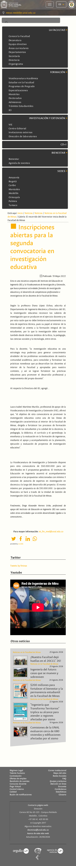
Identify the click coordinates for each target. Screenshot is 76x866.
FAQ (64, 778)
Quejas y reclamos (58, 781)
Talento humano (17, 773)
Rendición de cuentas (19, 781)
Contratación (16, 776)
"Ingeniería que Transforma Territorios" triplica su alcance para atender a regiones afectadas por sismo (44, 712)
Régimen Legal (16, 770)
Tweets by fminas (18, 565)
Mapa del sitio (59, 773)
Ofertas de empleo (18, 778)
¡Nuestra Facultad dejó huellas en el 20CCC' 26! (45, 659)
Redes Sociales (59, 776)
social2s (20, 544)
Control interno (17, 789)
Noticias (29, 213)
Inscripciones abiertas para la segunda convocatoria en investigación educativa (32, 247)
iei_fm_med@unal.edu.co (51, 531)
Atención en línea (58, 784)
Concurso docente (18, 784)
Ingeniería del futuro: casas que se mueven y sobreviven (44, 673)
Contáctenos (60, 789)
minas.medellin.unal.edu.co (21, 12)
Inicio (20, 213)
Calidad (13, 792)
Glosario (62, 794)
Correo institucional (57, 770)
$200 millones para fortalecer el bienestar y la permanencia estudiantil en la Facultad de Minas (46, 690)
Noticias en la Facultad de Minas (27, 652)
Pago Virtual (15, 786)
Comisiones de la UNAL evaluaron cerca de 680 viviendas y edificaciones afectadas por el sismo (45, 733)
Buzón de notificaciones (21, 794)
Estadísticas (61, 792)
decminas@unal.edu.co (38, 830)
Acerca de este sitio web (38, 833)
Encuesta (62, 786)
